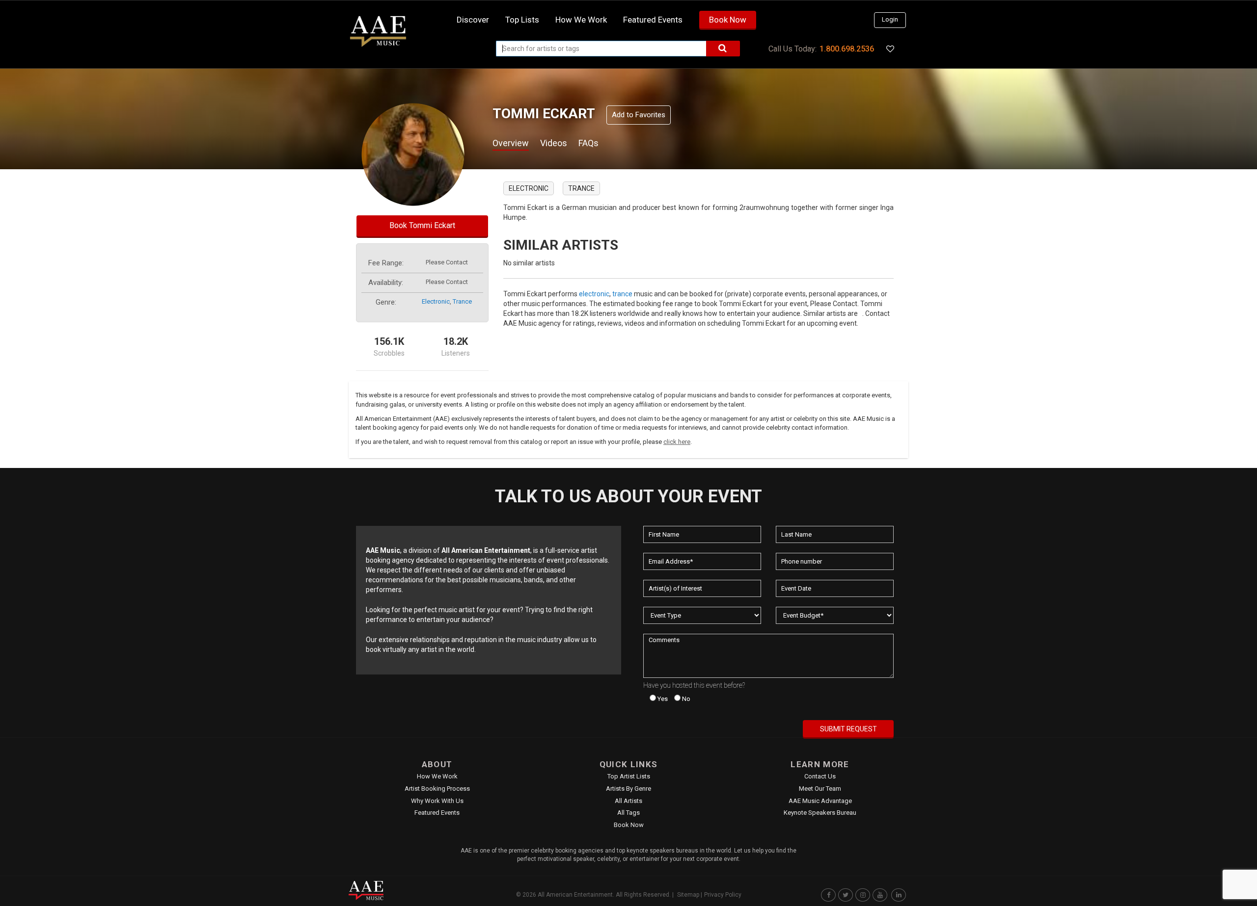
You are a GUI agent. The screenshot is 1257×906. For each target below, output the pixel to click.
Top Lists (522, 20)
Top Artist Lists (628, 776)
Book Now (727, 20)
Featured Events (653, 20)
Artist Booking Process (437, 788)
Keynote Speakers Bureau (820, 812)
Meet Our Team (820, 788)
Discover (473, 20)
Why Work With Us (437, 800)
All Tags (628, 812)
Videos (553, 143)
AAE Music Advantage (820, 800)
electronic (436, 301)
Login (890, 19)
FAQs (588, 143)
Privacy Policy (722, 894)
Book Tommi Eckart (422, 225)
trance (462, 301)
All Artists (628, 800)
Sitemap (688, 894)
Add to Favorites (638, 114)
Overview (510, 143)
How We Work (437, 776)
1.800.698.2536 (847, 48)
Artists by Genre (628, 788)
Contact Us (820, 776)
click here (676, 441)
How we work (581, 20)
